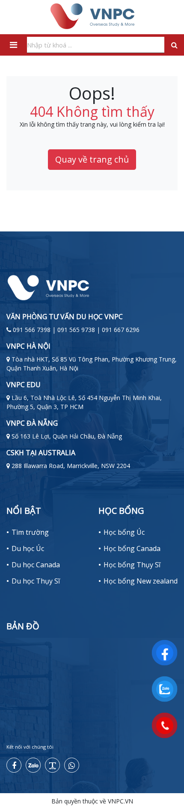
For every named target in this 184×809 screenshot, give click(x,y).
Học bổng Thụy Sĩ (132, 564)
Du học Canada (36, 564)
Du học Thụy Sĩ (36, 581)
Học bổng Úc (124, 532)
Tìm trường (30, 532)
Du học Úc (28, 548)
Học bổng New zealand (141, 581)
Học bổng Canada (132, 548)
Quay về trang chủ (92, 159)
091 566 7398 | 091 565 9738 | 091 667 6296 (76, 330)
